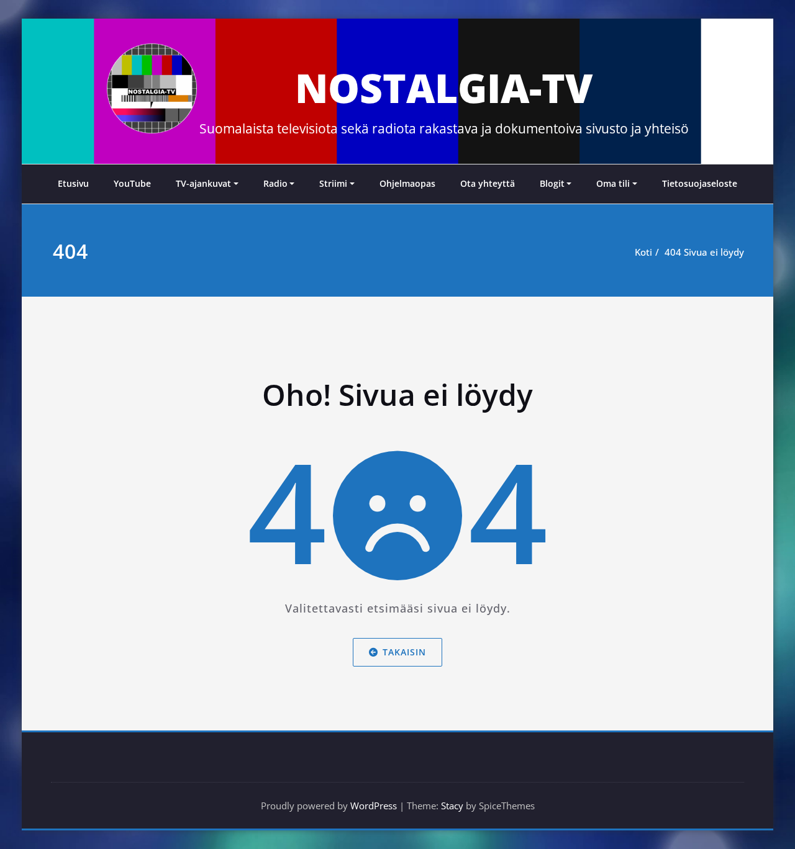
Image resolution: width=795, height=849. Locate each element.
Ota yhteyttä (487, 183)
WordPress (373, 805)
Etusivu (73, 183)
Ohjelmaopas (407, 183)
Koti (643, 252)
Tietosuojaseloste (699, 183)
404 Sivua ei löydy (704, 252)
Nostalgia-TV (444, 88)
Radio (275, 183)
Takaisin (404, 652)
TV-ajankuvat (203, 183)
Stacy (452, 805)
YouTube (132, 183)
